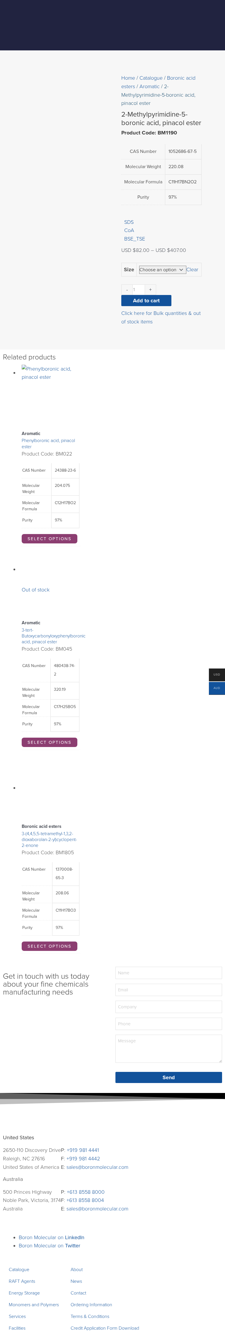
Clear (192, 269)
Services (17, 1316)
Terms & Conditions (90, 1316)
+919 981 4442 (83, 1158)
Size (129, 269)
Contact (78, 1293)
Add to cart (146, 300)
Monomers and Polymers (34, 1305)
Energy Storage (24, 1293)
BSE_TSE (134, 239)
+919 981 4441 (83, 1150)
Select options (49, 538)
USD (214, 675)
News (76, 1281)
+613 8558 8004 (85, 1200)
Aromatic (149, 86)
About (77, 1270)
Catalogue (151, 78)
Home (128, 78)
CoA (129, 230)
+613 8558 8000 (86, 1192)
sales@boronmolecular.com (97, 1167)
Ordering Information (91, 1305)
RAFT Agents (22, 1281)
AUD (214, 688)
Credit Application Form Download (105, 1328)
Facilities (17, 1328)
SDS (129, 222)
